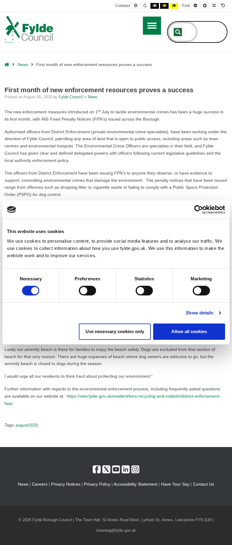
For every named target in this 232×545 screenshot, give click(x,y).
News (23, 64)
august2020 (26, 425)
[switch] (87, 290)
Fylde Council (71, 97)
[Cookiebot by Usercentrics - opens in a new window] (198, 209)
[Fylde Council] (29, 29)
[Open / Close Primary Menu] (152, 26)
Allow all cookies (189, 331)
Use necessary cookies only (114, 331)
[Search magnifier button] (178, 32)
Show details (199, 312)
